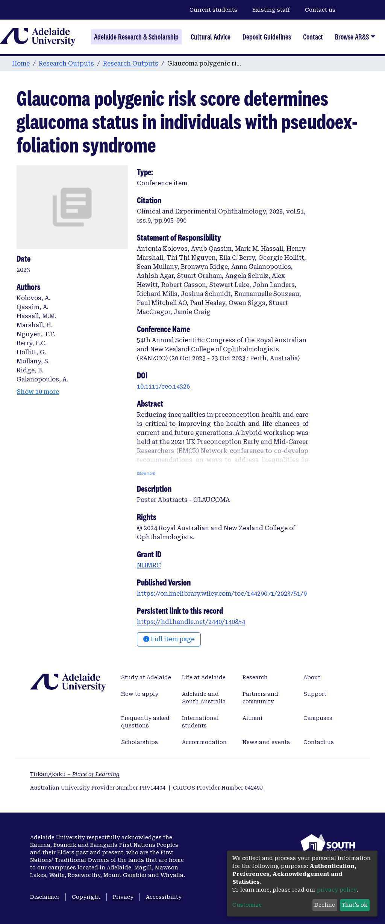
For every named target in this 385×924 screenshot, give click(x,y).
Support (314, 694)
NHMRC (149, 565)
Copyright (86, 897)
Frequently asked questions (145, 722)
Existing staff (271, 10)
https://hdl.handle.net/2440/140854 (191, 621)
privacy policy (336, 890)
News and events (266, 742)
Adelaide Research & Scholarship (136, 36)
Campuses (317, 718)
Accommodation (204, 742)
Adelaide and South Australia (204, 697)
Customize (247, 905)
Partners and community (260, 697)
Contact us (320, 10)
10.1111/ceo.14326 (163, 386)
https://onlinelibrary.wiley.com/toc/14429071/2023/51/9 (222, 593)
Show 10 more (38, 391)
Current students (213, 10)
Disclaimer (44, 897)
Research (255, 677)
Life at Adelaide (204, 677)
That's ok (354, 905)
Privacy (123, 897)
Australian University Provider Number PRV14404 (97, 788)
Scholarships (139, 742)
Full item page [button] (171, 639)
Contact (313, 36)
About (311, 677)
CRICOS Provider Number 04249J (218, 788)
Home (21, 63)
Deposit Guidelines (267, 36)
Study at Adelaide (146, 677)
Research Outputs (66, 63)
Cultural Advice (210, 36)
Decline (324, 905)
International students (200, 722)
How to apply (139, 694)
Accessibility (164, 897)
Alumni (252, 718)
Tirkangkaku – (75, 774)
